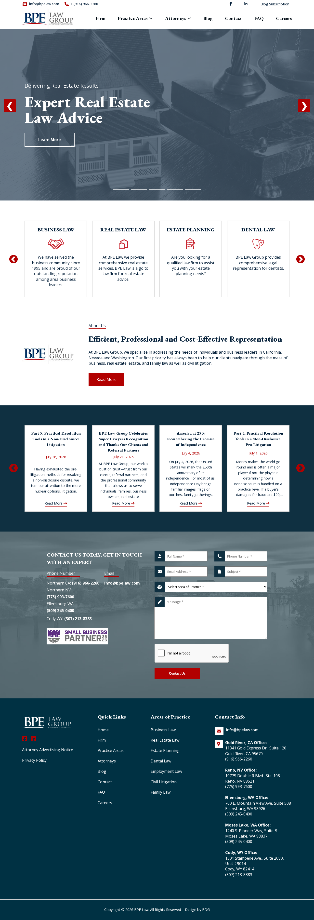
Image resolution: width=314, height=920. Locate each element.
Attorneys (176, 18)
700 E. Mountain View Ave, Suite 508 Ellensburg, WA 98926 (258, 805)
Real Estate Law (165, 740)
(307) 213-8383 (78, 618)
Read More (106, 379)
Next (300, 260)
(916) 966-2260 (85, 583)
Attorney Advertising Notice (47, 749)
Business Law (163, 730)
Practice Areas (133, 18)
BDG (206, 909)
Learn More (49, 139)
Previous (13, 260)
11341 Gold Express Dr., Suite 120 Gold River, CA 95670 (255, 750)
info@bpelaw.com (44, 3)
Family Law (160, 792)
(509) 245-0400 (60, 610)
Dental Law (161, 761)
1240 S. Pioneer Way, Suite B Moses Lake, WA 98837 (251, 833)
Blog (208, 18)
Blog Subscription (275, 3)
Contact (233, 18)
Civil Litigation (164, 782)
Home (103, 730)
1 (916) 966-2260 (84, 3)
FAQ (259, 18)
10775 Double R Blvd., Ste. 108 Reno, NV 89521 (252, 778)
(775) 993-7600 (60, 597)
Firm (100, 18)
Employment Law (166, 771)
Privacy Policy (34, 760)
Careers (284, 18)
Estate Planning (165, 750)
